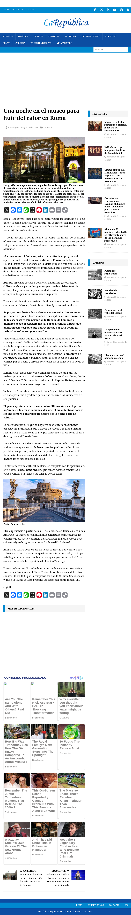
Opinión (38, 36)
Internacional (91, 36)
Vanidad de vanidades (110, 292)
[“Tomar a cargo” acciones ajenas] (95, 359)
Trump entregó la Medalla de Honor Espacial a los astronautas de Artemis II (114, 175)
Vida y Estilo (64, 43)
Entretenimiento (41, 43)
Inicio (79, 905)
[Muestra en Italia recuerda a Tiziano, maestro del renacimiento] (95, 126)
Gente (6, 43)
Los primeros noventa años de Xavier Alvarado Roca (113, 334)
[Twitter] (101, 10)
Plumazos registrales (110, 272)
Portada (8, 36)
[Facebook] (95, 10)
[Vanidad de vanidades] (95, 294)
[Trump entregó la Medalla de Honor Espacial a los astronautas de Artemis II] (95, 173)
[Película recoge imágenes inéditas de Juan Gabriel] (95, 151)
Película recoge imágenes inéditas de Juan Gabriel (114, 150)
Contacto (114, 905)
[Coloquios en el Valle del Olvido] (95, 314)
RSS (126, 905)
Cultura (20, 43)
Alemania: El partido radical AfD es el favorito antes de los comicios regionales (115, 235)
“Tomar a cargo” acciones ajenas (114, 356)
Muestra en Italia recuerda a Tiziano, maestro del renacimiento (115, 126)
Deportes (53, 36)
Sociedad (110, 36)
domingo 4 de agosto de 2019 (23, 127)
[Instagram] (121, 10)
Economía (71, 36)
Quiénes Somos (96, 905)
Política (23, 36)
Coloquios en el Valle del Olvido (113, 311)
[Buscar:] (110, 49)
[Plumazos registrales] (95, 274)
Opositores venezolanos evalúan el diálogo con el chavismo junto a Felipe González (114, 205)
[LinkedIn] (108, 10)
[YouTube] (115, 10)
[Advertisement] (65, 78)
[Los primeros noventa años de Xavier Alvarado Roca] (95, 333)
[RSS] (128, 10)
